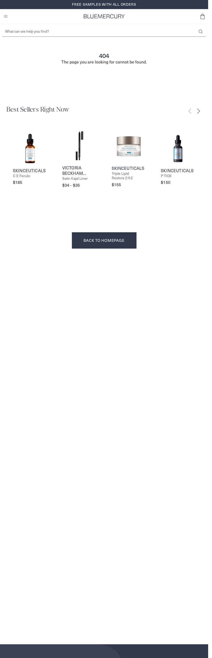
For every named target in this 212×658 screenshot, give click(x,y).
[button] (202, 16)
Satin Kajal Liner (75, 178)
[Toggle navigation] (6, 16)
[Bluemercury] (104, 16)
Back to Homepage (104, 240)
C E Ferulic (21, 176)
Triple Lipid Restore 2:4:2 (122, 175)
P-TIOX (166, 176)
